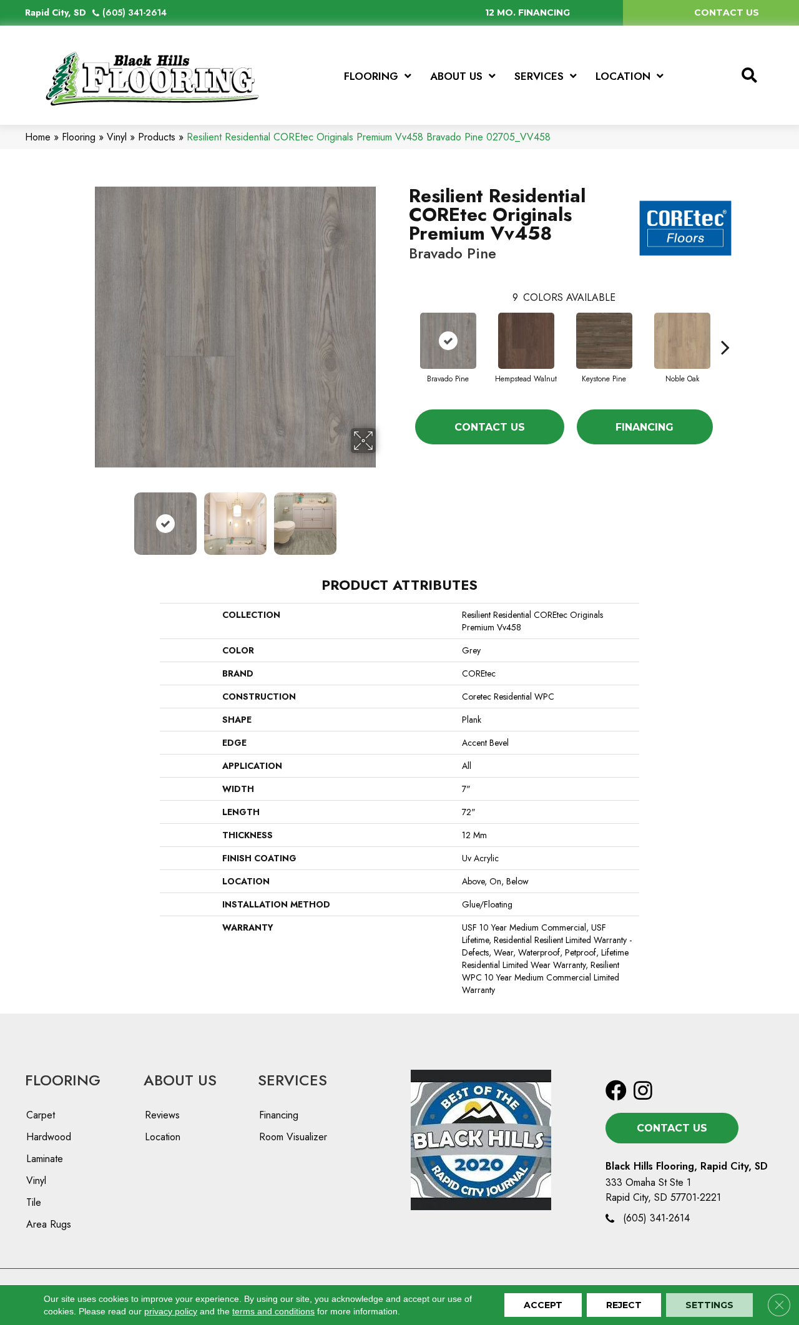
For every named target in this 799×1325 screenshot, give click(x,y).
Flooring (79, 137)
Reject (624, 1305)
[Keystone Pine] (604, 341)
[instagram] (643, 1091)
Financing (644, 427)
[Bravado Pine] (448, 341)
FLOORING (62, 1080)
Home (38, 137)
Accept (543, 1305)
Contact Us (489, 427)
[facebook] (616, 1091)
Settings (709, 1305)
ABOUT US (180, 1080)
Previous (86, 517)
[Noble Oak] (682, 341)
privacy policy (170, 1311)
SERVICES (292, 1080)
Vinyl (117, 137)
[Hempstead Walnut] (526, 341)
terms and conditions (273, 1311)
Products (156, 137)
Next (384, 517)
